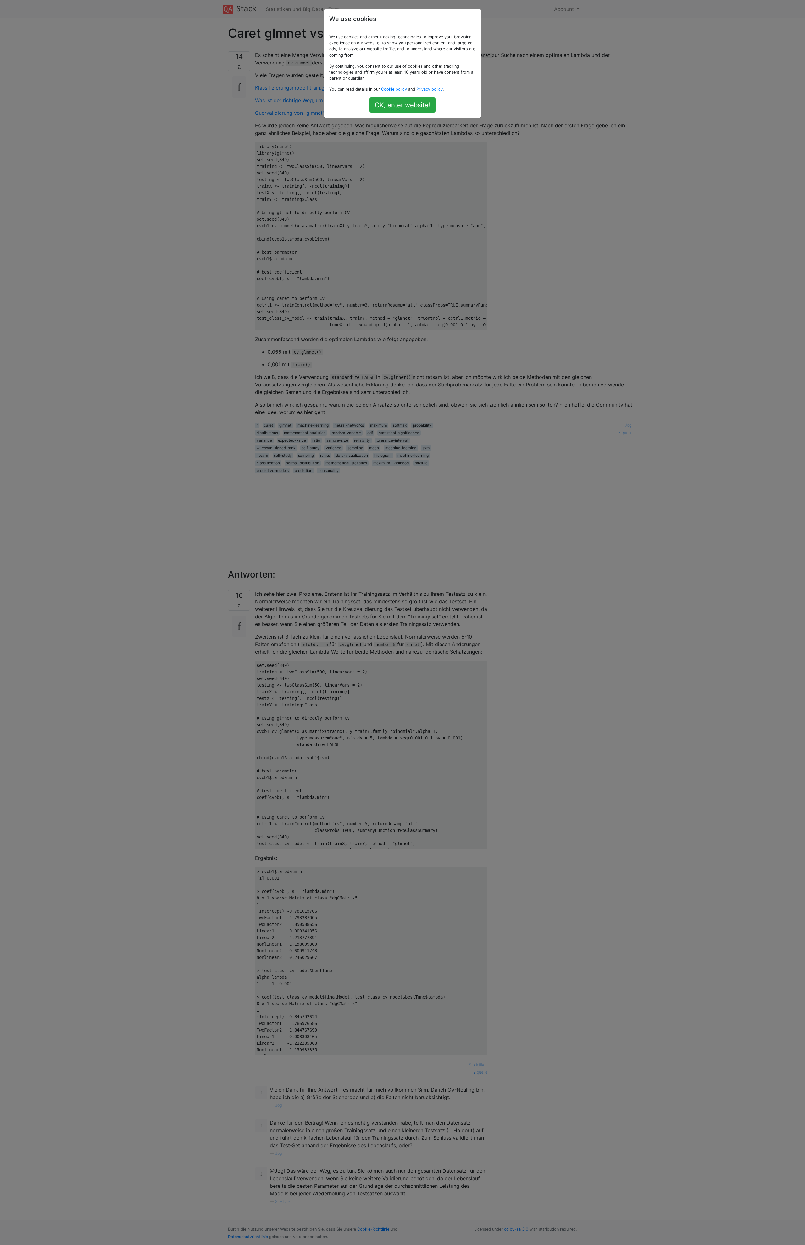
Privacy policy (429, 89)
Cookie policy (394, 89)
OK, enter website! (402, 105)
